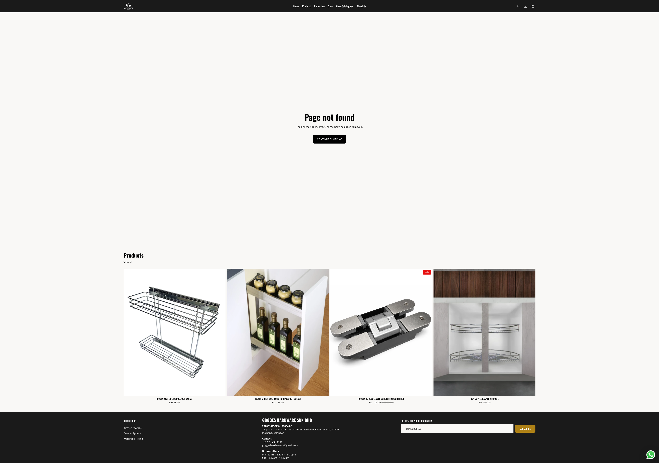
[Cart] (533, 6)
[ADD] (220, 391)
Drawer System (132, 433)
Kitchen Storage (133, 428)
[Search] (518, 6)
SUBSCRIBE (525, 428)
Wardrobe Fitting (133, 438)
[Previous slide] (335, 332)
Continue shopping (329, 139)
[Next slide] (427, 332)
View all (128, 262)
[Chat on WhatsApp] (651, 455)
